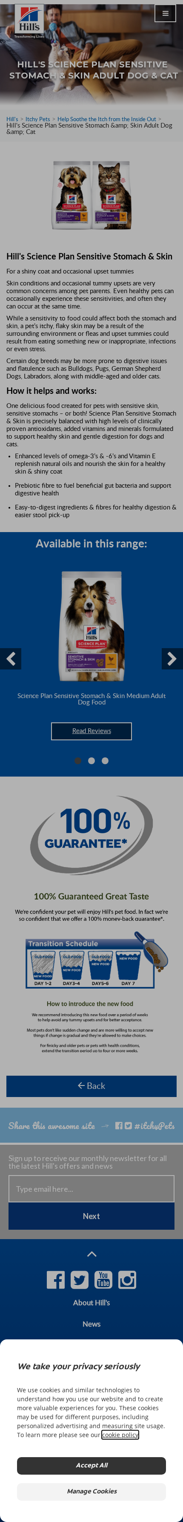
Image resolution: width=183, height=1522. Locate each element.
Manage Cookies (92, 1492)
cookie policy (120, 1435)
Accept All (91, 1466)
